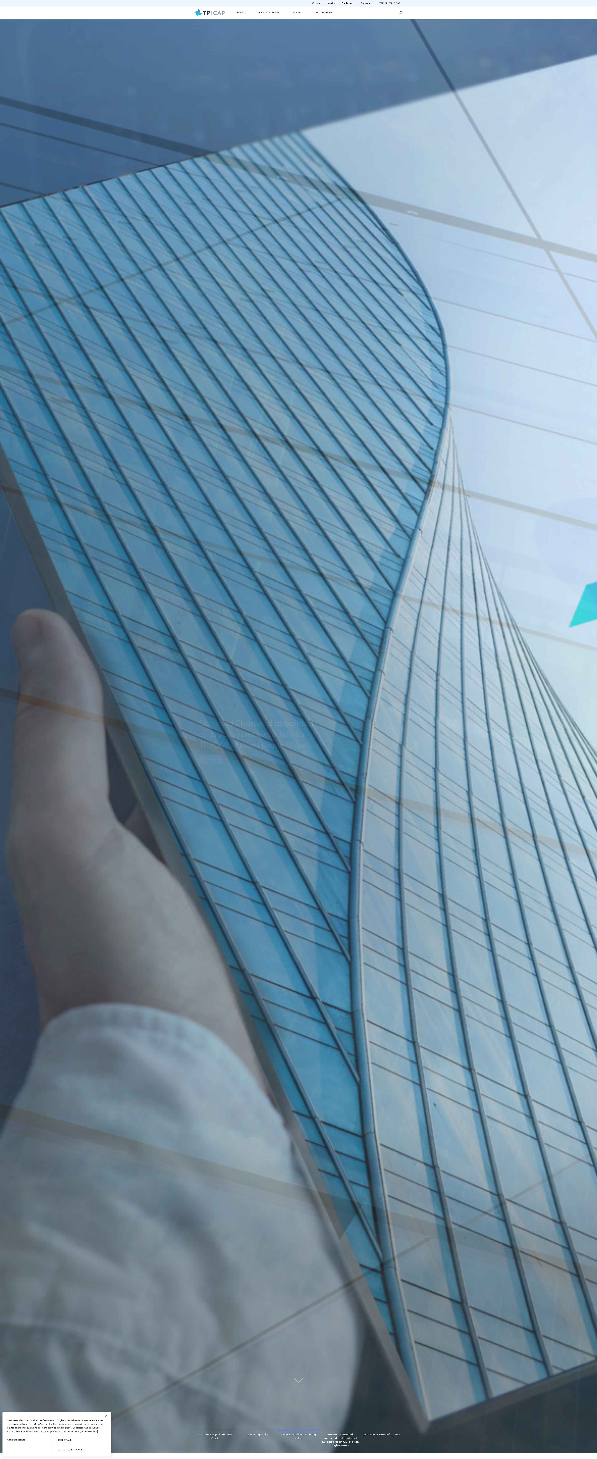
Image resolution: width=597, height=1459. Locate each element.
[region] (56, 1434)
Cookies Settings (16, 1440)
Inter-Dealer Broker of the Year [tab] (381, 1434)
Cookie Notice (89, 1431)
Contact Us (367, 3)
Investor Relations (269, 12)
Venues (297, 12)
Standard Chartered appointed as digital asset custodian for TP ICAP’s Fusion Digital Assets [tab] (340, 1434)
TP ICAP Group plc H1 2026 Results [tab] (215, 1434)
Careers (316, 3)
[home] (209, 13)
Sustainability (324, 12)
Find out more (209, 762)
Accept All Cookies (71, 1450)
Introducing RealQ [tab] (257, 1434)
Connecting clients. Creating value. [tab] (298, 1434)
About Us (241, 12)
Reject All (65, 1440)
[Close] (106, 1415)
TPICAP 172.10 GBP (389, 3)
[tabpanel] (298, 736)
